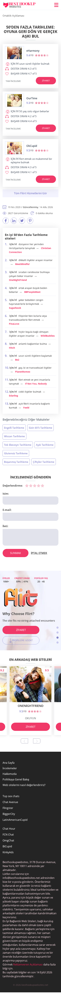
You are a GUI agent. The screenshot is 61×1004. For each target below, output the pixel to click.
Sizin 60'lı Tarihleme (40, 427)
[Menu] (56, 5)
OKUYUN (30, 718)
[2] (31, 485)
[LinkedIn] (14, 221)
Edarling (13, 395)
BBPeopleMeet (32, 291)
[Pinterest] (30, 221)
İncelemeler (10, 768)
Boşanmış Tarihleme (16, 461)
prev (24, 740)
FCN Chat (8, 834)
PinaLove (14, 323)
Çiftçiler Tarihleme (43, 461)
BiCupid (7, 846)
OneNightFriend (18, 280)
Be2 (17, 359)
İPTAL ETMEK (39, 553)
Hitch (12, 347)
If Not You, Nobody (36, 383)
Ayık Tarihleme (45, 444)
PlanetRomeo (22, 371)
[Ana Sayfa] (22, 5)
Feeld (26, 407)
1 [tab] (57, 628)
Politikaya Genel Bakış (16, 779)
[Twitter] (22, 221)
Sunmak (15, 553)
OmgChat (8, 840)
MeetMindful (22, 264)
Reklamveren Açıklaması (28, 964)
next (37, 740)
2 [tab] (57, 632)
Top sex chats (11, 796)
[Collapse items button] (30, 193)
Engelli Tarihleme (14, 427)
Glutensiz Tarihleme (16, 453)
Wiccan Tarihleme (14, 436)
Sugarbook (15, 307)
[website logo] (14, 53)
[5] (42, 485)
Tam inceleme (13, 81)
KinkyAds (8, 852)
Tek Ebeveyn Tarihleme (17, 444)
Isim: (6, 493)
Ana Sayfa (8, 762)
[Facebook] (6, 221)
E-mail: (7, 510)
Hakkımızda (10, 774)
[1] (27, 485)
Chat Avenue (10, 802)
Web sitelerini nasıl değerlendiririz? (24, 785)
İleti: (5, 526)
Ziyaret (46, 80)
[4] (38, 485)
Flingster (8, 808)
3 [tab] (57, 638)
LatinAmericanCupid (15, 820)
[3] (34, 485)
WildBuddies (48, 335)
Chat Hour (9, 828)
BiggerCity (9, 814)
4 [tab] (57, 642)
